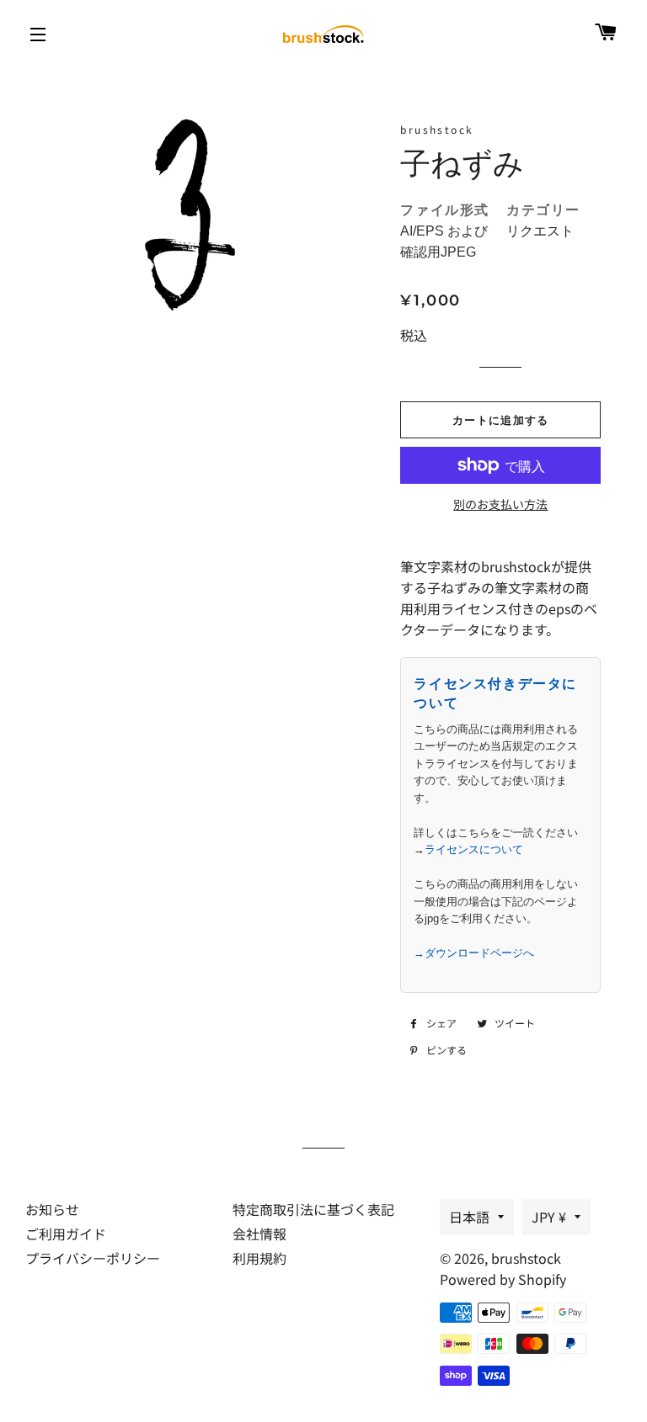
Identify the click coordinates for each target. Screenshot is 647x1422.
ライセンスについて (474, 849)
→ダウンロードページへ (474, 953)
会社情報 (259, 1233)
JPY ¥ (549, 1217)
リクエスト (540, 231)
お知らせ (52, 1209)
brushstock (526, 1258)
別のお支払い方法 (500, 504)
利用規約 (259, 1258)
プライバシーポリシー (92, 1258)
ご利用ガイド (65, 1233)
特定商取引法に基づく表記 (313, 1209)
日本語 (469, 1217)
